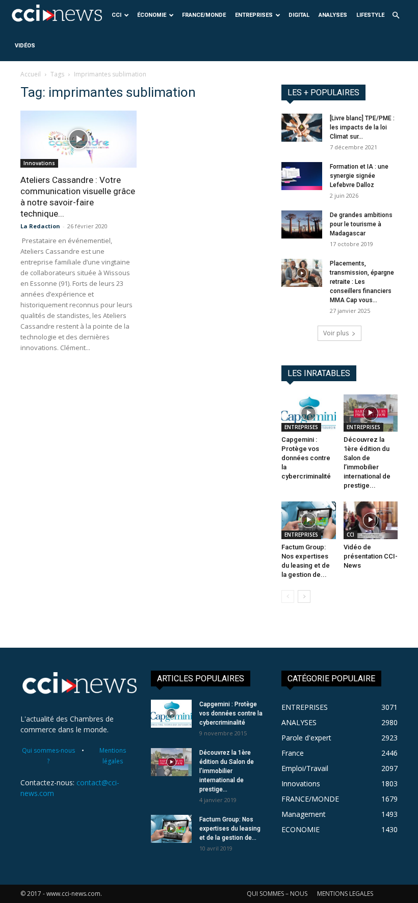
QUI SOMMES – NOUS (277, 893)
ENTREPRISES (254, 15)
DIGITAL (299, 15)
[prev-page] (287, 596)
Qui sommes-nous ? (48, 755)
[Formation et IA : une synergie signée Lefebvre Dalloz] (301, 176)
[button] (395, 15)
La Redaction (40, 226)
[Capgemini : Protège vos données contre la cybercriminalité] (308, 413)
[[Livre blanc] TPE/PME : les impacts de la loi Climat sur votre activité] (301, 128)
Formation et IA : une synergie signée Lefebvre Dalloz (359, 176)
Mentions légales (112, 755)
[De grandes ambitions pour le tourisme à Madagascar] (301, 224)
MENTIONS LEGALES (345, 893)
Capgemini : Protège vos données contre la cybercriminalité (306, 458)
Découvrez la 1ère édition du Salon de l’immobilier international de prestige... (226, 771)
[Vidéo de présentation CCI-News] (371, 520)
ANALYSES (333, 15)
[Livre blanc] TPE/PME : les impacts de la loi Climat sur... (362, 127)
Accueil (30, 74)
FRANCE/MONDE (204, 15)
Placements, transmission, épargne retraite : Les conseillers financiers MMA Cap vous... (362, 282)
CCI (116, 15)
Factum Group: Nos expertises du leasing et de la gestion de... (229, 828)
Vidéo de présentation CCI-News (371, 556)
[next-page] (304, 596)
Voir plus (336, 333)
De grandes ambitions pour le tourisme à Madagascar (361, 224)
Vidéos (25, 45)
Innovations (39, 163)
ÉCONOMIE (151, 15)
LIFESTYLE (370, 15)
